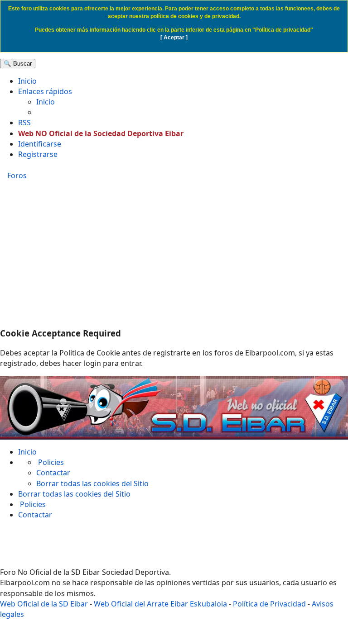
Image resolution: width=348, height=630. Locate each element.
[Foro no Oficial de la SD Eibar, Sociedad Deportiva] (174, 408)
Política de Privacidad (269, 604)
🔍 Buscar (18, 63)
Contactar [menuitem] (53, 473)
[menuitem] (27, 81)
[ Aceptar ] (174, 37)
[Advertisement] (174, 255)
